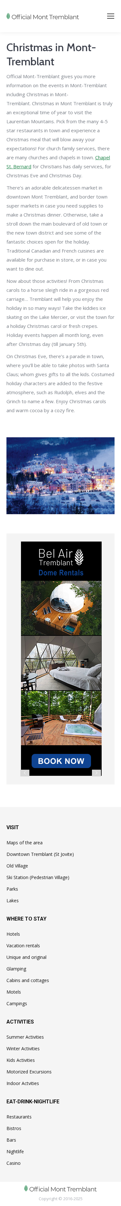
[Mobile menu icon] (111, 16)
